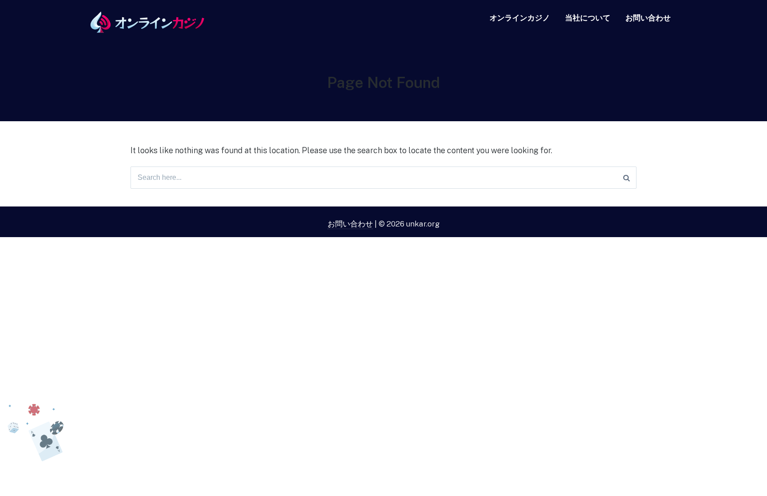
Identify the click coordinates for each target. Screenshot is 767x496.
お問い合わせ (648, 17)
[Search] (627, 178)
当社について (587, 17)
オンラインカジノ (520, 17)
